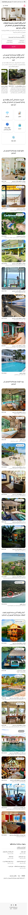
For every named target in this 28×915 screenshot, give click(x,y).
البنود (11, 908)
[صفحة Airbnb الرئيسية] (24, 5)
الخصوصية (15, 908)
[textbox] (19, 42)
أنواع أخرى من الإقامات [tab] (21, 847)
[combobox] (13, 37)
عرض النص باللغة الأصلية (6, 1)
